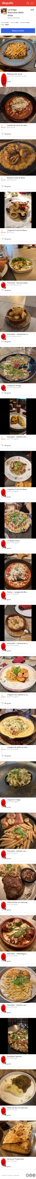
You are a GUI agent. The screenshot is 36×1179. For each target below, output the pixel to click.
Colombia (3, 1175)
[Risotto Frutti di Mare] (18, 157)
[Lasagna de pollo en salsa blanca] (18, 727)
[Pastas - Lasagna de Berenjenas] (18, 572)
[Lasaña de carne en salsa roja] (18, 105)
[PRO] (4, 76)
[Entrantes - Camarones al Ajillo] (18, 314)
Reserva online (18, 30)
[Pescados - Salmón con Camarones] (18, 416)
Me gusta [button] (7, 81)
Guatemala (16, 1175)
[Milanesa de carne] (18, 54)
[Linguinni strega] (18, 779)
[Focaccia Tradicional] (18, 1139)
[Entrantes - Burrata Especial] (18, 262)
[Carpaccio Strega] (18, 365)
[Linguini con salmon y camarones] (18, 674)
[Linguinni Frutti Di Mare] (18, 210)
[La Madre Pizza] (18, 520)
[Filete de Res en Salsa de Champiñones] (18, 882)
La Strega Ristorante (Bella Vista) (16, 12)
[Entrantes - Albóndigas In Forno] (18, 933)
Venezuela (9, 1175)
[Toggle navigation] (32, 3)
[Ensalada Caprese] (18, 1036)
